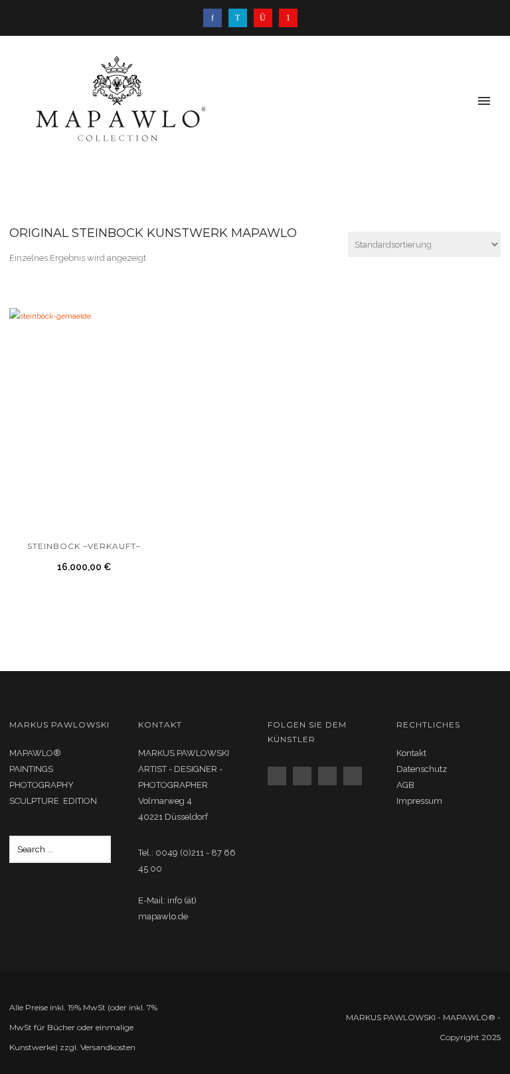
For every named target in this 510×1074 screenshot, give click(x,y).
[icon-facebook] (215, 18)
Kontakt (411, 753)
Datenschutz (421, 769)
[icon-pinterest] (288, 18)
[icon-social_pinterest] (356, 776)
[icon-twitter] (241, 18)
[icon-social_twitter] (330, 776)
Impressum (419, 801)
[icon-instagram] (266, 18)
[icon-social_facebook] (280, 776)
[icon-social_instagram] (305, 776)
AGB (405, 785)
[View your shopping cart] (462, 102)
